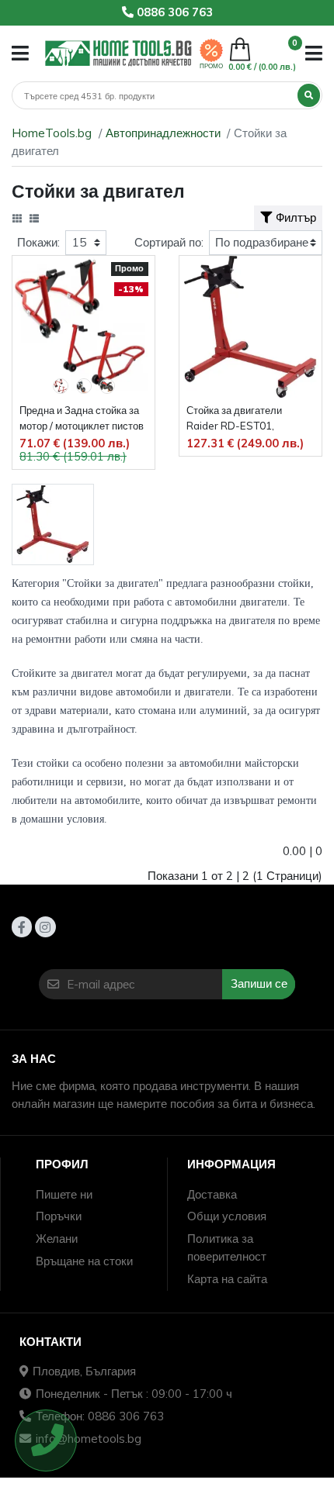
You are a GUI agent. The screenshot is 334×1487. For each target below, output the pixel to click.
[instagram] (45, 926)
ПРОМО (211, 66)
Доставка (212, 1194)
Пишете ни (64, 1194)
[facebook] (22, 926)
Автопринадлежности (163, 133)
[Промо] (211, 49)
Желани (57, 1238)
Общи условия (226, 1216)
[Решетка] (17, 218)
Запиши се (259, 983)
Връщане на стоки (84, 1261)
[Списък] (34, 218)
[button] (20, 53)
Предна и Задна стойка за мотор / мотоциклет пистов (81, 418)
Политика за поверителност (226, 1247)
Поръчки (59, 1216)
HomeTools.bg (52, 133)
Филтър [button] (296, 217)
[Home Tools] (119, 53)
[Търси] (308, 95)
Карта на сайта (227, 1278)
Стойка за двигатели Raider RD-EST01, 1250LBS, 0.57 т (234, 419)
